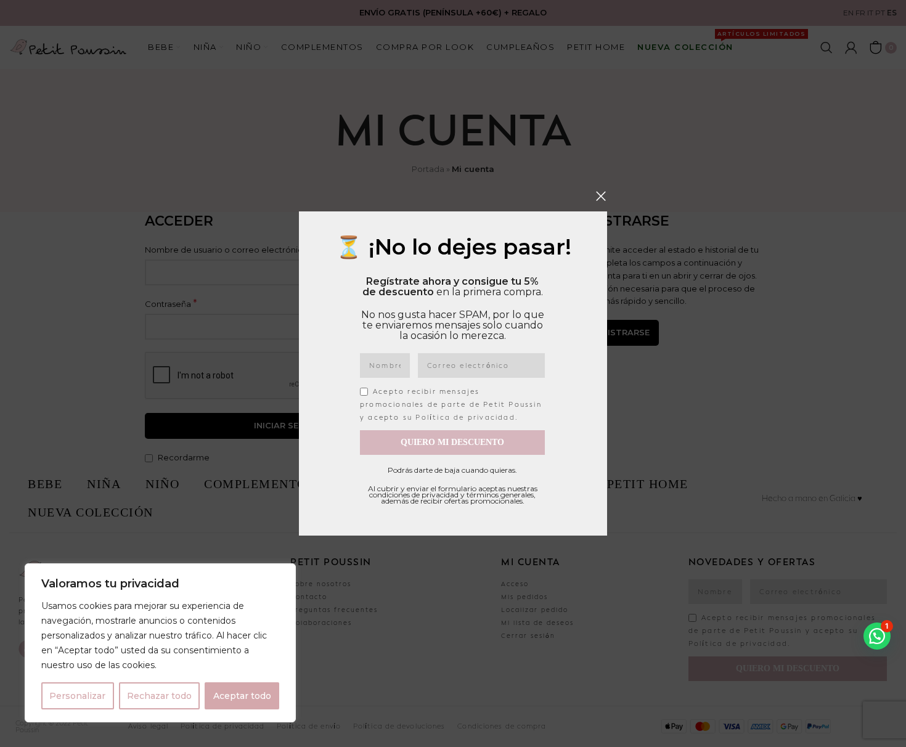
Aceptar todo (242, 695)
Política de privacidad (465, 417)
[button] (877, 636)
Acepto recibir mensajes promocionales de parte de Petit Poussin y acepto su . (451, 404)
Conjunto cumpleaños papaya (340, 706)
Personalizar (77, 695)
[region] (160, 642)
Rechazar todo (159, 695)
